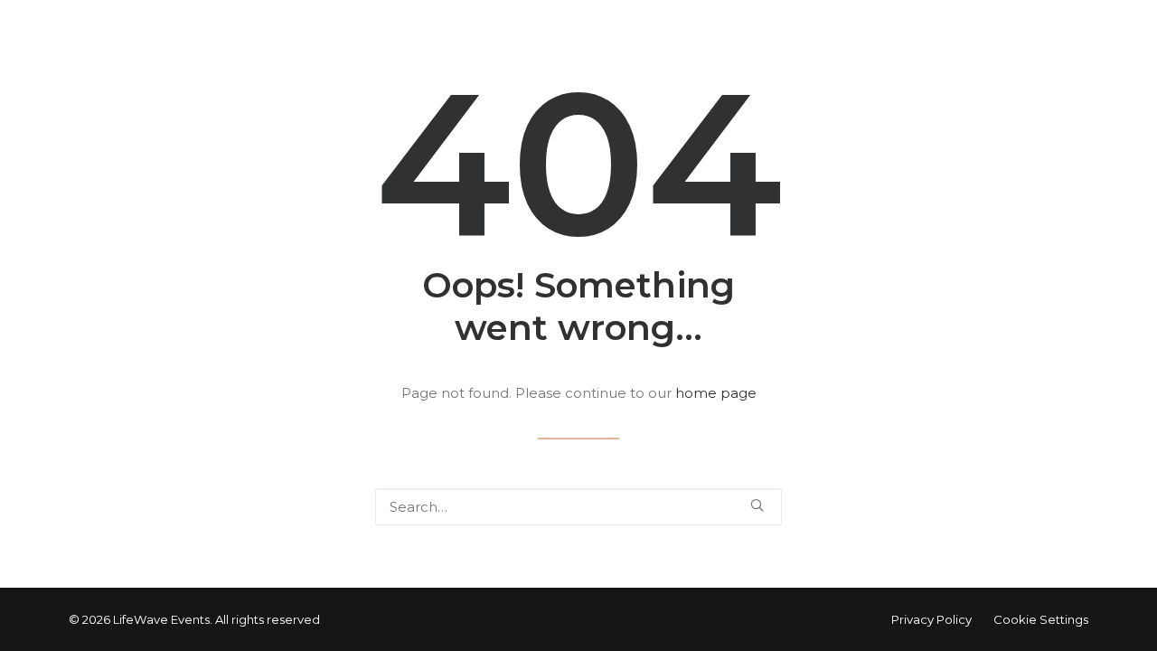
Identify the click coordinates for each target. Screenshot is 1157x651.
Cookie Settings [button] (1040, 619)
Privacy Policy (931, 619)
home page (716, 392)
